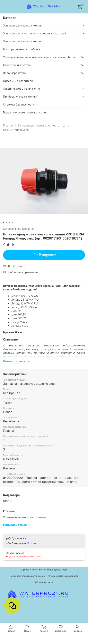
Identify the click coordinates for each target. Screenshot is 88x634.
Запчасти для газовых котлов (37, 125)
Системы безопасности (18, 104)
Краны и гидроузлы (16, 130)
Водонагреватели (14, 73)
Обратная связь (44, 582)
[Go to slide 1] (3, 222)
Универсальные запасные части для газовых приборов (39, 57)
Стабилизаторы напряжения (22, 88)
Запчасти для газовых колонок (23, 41)
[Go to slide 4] (12, 222)
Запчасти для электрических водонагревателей (34, 33)
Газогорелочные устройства (21, 49)
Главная (8, 125)
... (63, 125)
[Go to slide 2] (6, 222)
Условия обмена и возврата (62, 575)
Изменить (33, 543)
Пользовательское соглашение (27, 575)
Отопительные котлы (17, 65)
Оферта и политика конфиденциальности (44, 569)
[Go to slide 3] (9, 222)
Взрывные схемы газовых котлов (25, 112)
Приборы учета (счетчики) (20, 96)
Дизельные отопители (18, 81)
